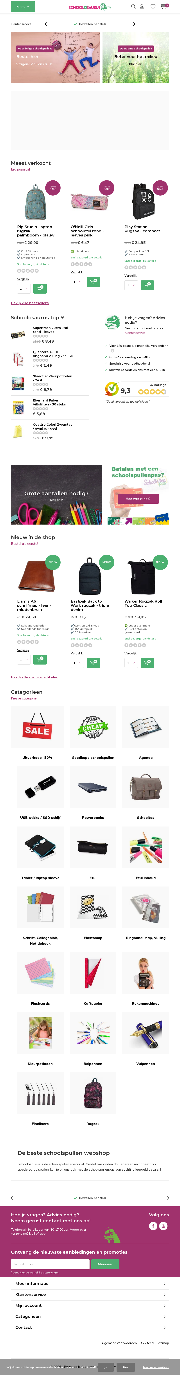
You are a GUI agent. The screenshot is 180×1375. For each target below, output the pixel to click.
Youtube (163, 1226)
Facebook (153, 1226)
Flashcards (40, 1003)
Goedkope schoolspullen (93, 757)
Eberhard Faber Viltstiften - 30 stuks (49, 402)
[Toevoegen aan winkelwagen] (40, 289)
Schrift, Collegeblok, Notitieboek (40, 940)
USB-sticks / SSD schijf (40, 817)
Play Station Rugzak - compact (142, 229)
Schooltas (145, 817)
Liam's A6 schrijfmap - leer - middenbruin (34, 605)
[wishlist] (153, 6)
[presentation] (48, 24)
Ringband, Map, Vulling (146, 937)
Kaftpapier (93, 1003)
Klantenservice (21, 24)
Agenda (146, 757)
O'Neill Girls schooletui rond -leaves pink (87, 231)
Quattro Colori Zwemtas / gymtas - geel (52, 426)
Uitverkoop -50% (37, 757)
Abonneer (105, 1264)
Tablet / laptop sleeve (40, 877)
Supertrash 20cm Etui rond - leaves (50, 330)
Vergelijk (23, 279)
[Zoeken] (133, 6)
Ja (105, 1367)
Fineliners (40, 1123)
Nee (125, 1367)
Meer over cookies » (156, 1367)
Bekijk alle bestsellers (30, 303)
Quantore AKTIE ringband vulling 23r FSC (53, 354)
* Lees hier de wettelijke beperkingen (35, 1272)
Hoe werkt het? (138, 495)
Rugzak (92, 1123)
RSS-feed (147, 1343)
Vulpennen (145, 1063)
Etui (93, 877)
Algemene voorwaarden (119, 1343)
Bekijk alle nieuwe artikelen (34, 677)
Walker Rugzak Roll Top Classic (143, 603)
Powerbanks (93, 817)
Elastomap (93, 937)
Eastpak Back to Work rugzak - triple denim (90, 605)
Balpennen (93, 1063)
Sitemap (163, 1343)
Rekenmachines (145, 1003)
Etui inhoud (146, 877)
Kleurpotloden (40, 1063)
